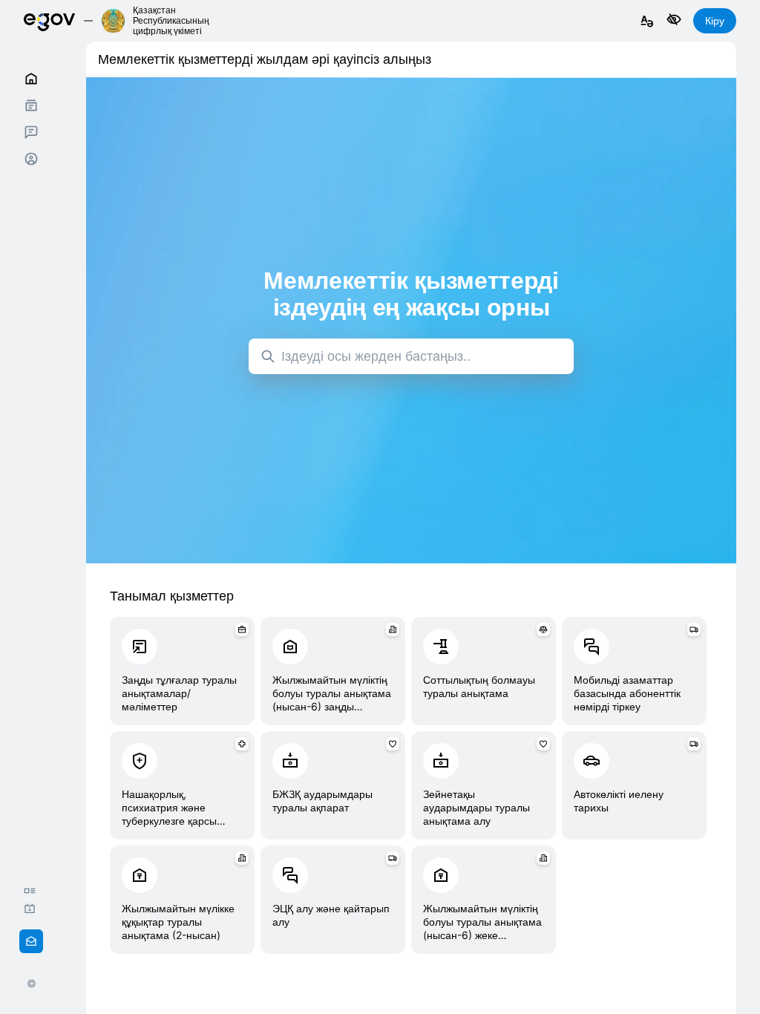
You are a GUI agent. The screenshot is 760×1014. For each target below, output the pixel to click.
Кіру (714, 20)
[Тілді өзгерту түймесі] (647, 21)
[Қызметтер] (31, 105)
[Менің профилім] (31, 158)
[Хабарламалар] (31, 132)
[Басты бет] (31, 78)
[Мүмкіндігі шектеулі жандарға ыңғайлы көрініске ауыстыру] (673, 20)
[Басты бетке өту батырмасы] (49, 20)
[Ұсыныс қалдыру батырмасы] (31, 941)
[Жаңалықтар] (33, 891)
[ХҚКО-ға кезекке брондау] (33, 908)
